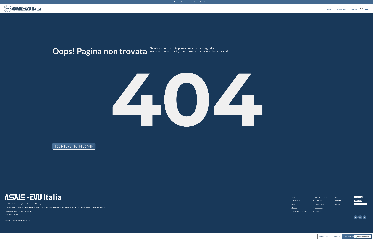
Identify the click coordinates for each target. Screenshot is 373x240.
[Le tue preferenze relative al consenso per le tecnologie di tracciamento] (362, 236)
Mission (294, 208)
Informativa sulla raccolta (329, 237)
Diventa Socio (319, 204)
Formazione (341, 9)
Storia (293, 204)
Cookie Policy (358, 200)
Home (293, 197)
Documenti (318, 208)
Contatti (338, 200)
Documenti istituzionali (299, 211)
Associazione (296, 200)
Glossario (318, 211)
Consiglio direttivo (321, 197)
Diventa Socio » (204, 1)
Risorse (354, 9)
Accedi (337, 204)
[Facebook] (356, 217)
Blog (336, 197)
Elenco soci (319, 200)
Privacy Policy (358, 197)
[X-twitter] (364, 217)
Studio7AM (26, 220)
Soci (329, 9)
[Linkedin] (360, 217)
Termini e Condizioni (361, 204)
